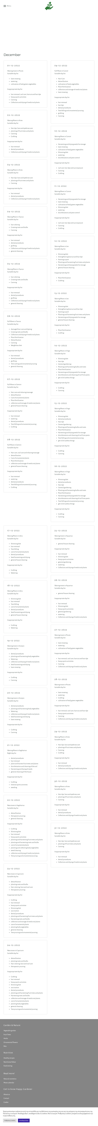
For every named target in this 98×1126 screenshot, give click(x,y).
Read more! (9, 1073)
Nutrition (8, 1053)
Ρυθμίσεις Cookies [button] (9, 1120)
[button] (7, 6)
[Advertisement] (49, 30)
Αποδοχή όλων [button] (23, 1120)
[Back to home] (49, 6)
